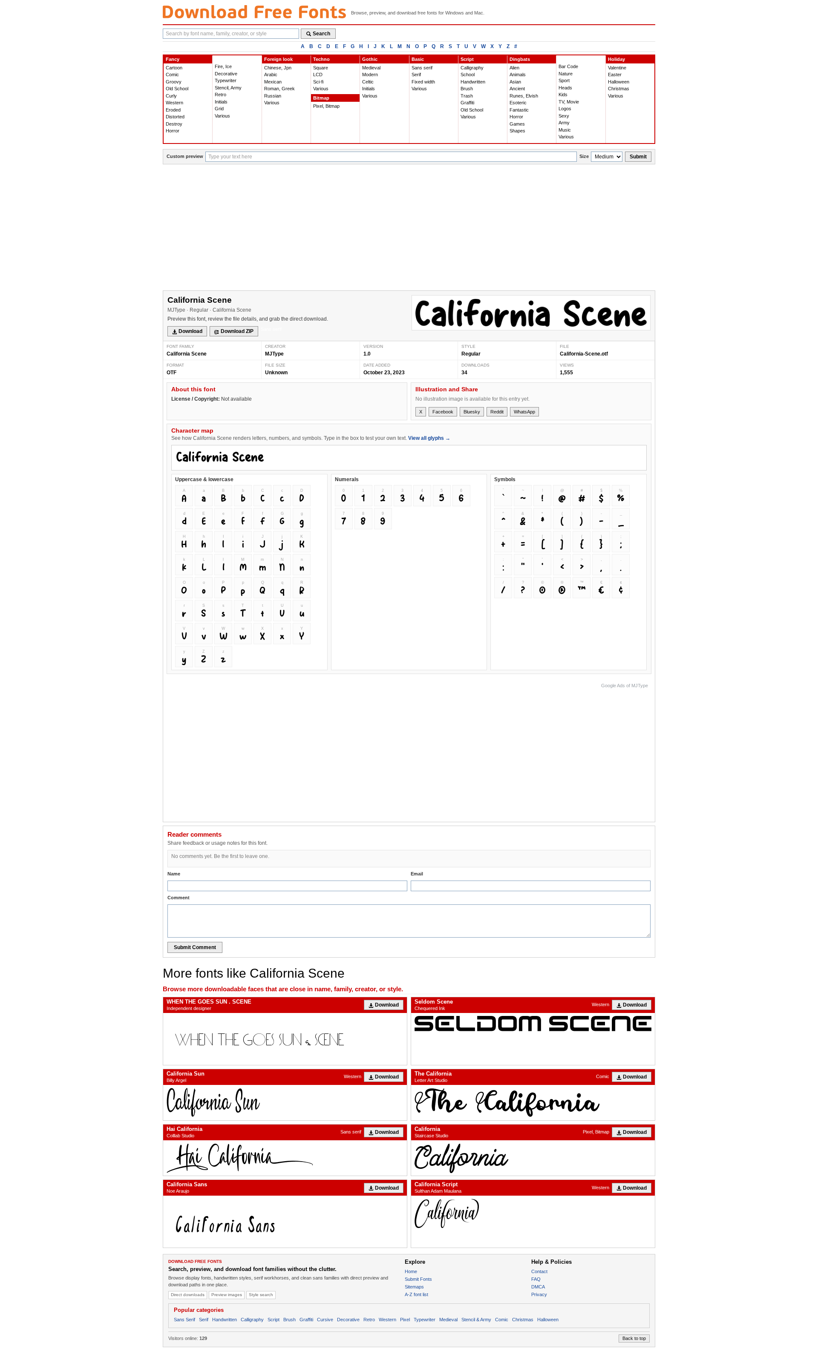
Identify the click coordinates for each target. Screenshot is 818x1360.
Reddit (497, 411)
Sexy (564, 115)
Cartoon (174, 67)
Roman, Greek (279, 88)
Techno (321, 59)
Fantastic (519, 109)
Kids (563, 94)
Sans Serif (184, 1319)
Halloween (618, 81)
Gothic (369, 59)
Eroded (173, 109)
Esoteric (518, 102)
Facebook (442, 411)
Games (517, 123)
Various (222, 115)
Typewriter (225, 80)
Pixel (405, 1319)
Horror (172, 130)
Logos (565, 108)
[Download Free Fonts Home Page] (254, 11)
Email (417, 873)
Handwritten (473, 81)
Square (320, 67)
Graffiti (467, 102)
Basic (418, 59)
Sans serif (422, 67)
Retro (220, 94)
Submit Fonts (418, 1279)
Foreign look (278, 59)
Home (411, 1271)
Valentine (617, 67)
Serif (416, 74)
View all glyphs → (429, 438)
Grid (219, 108)
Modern (370, 74)
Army (564, 122)
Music (565, 129)
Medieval (371, 67)
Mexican (273, 81)
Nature (566, 73)
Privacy (539, 1294)
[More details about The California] (533, 1102)
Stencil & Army (476, 1319)
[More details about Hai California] (285, 1158)
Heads (565, 87)
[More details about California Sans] (285, 1222)
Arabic (270, 74)
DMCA (538, 1286)
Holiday (616, 59)
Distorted (175, 116)
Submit (638, 157)
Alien (514, 67)
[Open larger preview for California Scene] (531, 313)
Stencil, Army (228, 87)
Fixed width (423, 81)
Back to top (634, 1338)
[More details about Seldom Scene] (533, 1023)
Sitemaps (414, 1286)
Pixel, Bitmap (326, 106)
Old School (177, 88)
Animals (518, 74)
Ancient (517, 88)
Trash (467, 95)
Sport (564, 80)
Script (467, 59)
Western (174, 102)
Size (584, 156)
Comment (178, 897)
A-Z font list (416, 1294)
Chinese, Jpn (277, 67)
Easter (615, 74)
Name (173, 873)
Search (321, 34)
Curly (171, 95)
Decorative (226, 73)
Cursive (325, 1319)
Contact (539, 1271)
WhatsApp (524, 411)
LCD (318, 74)
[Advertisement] (409, 228)
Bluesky (472, 411)
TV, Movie (569, 101)
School (468, 74)
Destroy (174, 123)
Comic (172, 74)
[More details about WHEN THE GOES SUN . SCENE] (285, 1039)
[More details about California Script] (533, 1213)
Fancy (172, 59)
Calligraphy (472, 67)
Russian (272, 95)
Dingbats (520, 59)
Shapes (517, 130)
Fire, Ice (223, 66)
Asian (515, 81)
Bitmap (321, 97)
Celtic (368, 81)
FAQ (536, 1279)
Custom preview (185, 156)
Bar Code (568, 66)
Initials (221, 101)
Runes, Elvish (524, 95)
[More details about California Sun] (285, 1102)
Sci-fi (318, 81)
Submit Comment (195, 947)
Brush (467, 88)
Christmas (618, 88)
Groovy (173, 81)
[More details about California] (533, 1158)
